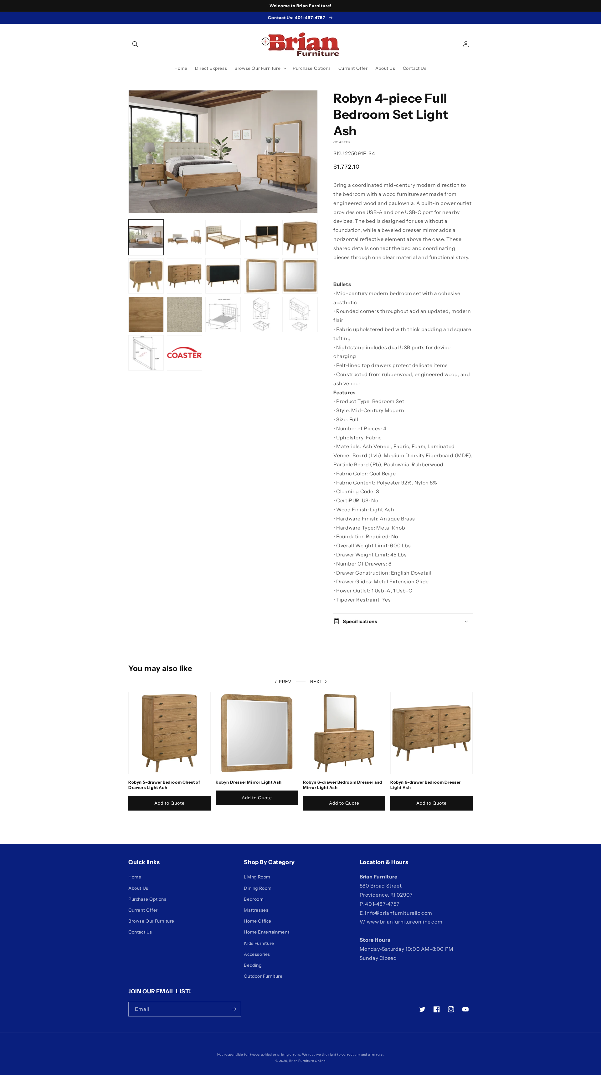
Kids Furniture (259, 943)
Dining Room (258, 888)
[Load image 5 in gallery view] (300, 237)
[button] (135, 44)
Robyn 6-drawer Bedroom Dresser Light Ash (425, 785)
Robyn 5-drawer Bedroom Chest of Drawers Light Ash (164, 785)
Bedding (252, 965)
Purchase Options (147, 899)
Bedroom (254, 899)
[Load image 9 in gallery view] (261, 276)
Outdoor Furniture (263, 976)
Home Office (257, 921)
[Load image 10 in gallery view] (300, 276)
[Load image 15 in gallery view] (300, 314)
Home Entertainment (266, 932)
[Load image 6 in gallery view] (146, 276)
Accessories (257, 954)
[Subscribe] (234, 1009)
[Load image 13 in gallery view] (223, 314)
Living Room (257, 877)
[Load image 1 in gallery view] (146, 237)
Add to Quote (169, 803)
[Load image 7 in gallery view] (184, 276)
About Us (138, 888)
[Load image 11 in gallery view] (146, 314)
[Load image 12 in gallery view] (184, 314)
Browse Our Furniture (151, 921)
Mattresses (256, 910)
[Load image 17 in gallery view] (184, 353)
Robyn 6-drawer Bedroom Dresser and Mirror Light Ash (342, 785)
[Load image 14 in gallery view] (261, 314)
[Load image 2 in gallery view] (184, 237)
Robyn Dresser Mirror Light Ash (249, 782)
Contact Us (140, 932)
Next (316, 681)
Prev (285, 681)
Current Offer (143, 910)
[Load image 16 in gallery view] (146, 353)
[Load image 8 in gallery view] (223, 276)
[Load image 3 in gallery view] (223, 237)
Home (134, 877)
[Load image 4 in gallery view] (261, 237)
